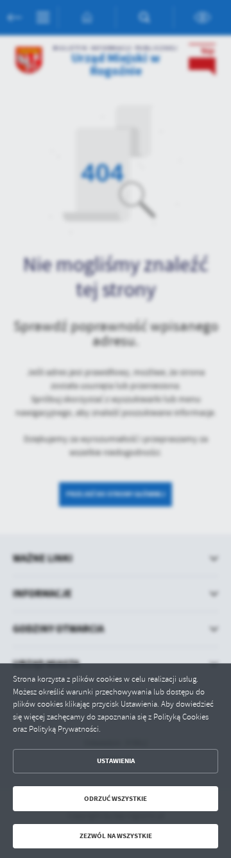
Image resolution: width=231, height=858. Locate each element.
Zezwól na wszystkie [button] (116, 836)
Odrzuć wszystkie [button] (115, 798)
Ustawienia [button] (116, 761)
